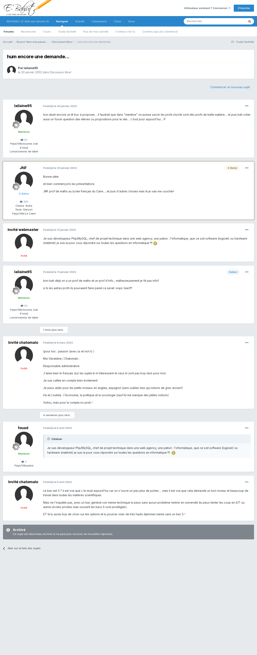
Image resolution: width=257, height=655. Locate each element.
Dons (131, 21)
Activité (80, 21)
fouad (23, 428)
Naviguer (62, 21)
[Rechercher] (249, 21)
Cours (47, 31)
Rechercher (28, 31)
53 (25, 139)
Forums (9, 31)
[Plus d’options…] (247, 106)
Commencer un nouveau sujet (230, 87)
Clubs (117, 21)
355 (25, 201)
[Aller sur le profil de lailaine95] (11, 70)
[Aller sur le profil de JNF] (24, 181)
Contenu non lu (125, 31)
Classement (99, 21)
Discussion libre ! (61, 72)
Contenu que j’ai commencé (160, 31)
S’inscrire (244, 8)
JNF (23, 168)
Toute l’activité (67, 31)
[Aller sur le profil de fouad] (24, 441)
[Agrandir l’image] (155, 243)
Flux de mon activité (95, 31)
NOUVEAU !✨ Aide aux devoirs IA (28, 21)
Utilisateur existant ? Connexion (206, 8)
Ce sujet (235, 21)
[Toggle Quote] (49, 438)
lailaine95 (31, 68)
